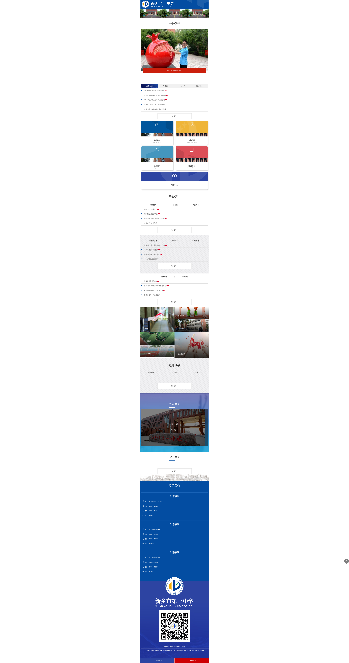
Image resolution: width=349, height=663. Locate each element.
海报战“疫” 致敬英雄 (150, 223)
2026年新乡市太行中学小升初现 (154, 100)
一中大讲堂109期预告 (151, 250)
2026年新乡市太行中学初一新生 (154, 90)
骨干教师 (174, 373)
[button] (142, 52)
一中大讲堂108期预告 (151, 259)
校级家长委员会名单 (150, 281)
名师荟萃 (198, 373)
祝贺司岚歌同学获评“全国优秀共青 (155, 95)
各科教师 (151, 373)
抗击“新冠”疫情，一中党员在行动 (154, 218)
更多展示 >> (174, 116)
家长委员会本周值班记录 (152, 295)
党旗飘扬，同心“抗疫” (151, 214)
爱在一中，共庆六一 (150, 209)
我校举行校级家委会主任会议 (153, 290)
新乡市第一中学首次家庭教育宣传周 (155, 286)
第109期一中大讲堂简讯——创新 (154, 245)
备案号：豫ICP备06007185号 (195, 650)
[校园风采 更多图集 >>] (173, 410)
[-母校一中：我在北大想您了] (174, 29)
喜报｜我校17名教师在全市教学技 (155, 109)
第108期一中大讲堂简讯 (152, 254)
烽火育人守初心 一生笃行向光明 (154, 104)
